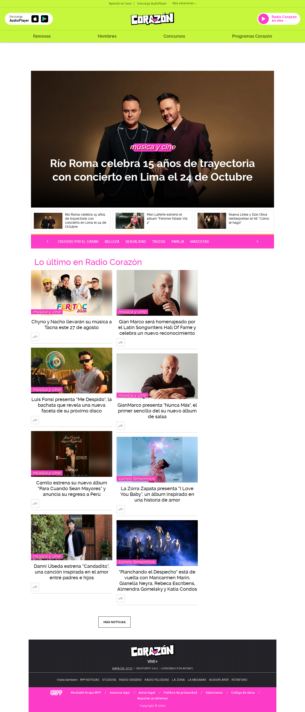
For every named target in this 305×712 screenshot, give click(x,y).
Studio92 (109, 679)
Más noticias (114, 622)
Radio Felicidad (157, 679)
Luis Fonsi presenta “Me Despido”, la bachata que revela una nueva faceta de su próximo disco (71, 405)
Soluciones (214, 692)
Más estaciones (183, 3)
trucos (158, 241)
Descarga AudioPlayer (152, 3)
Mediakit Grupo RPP (86, 692)
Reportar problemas (152, 698)
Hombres (107, 36)
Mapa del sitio (122, 668)
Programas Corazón (252, 36)
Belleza (112, 241)
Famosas (42, 36)
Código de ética (243, 692)
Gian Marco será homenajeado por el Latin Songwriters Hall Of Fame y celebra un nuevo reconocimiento (157, 327)
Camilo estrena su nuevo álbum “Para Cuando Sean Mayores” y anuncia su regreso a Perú (71, 488)
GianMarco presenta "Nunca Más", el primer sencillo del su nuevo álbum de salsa (157, 410)
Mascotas (199, 241)
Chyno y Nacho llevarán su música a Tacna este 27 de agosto (71, 324)
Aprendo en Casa (120, 3)
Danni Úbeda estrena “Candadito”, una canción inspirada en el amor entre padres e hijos (71, 571)
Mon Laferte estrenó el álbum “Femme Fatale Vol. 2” (152, 170)
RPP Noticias (89, 679)
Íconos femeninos (136, 478)
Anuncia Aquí (120, 692)
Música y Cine (47, 311)
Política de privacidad (180, 692)
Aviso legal (146, 692)
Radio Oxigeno (130, 679)
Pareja (178, 241)
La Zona (178, 679)
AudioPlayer (219, 679)
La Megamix (197, 679)
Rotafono (239, 679)
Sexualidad (136, 241)
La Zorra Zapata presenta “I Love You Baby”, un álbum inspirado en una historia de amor (157, 494)
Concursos (174, 36)
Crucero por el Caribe (78, 241)
